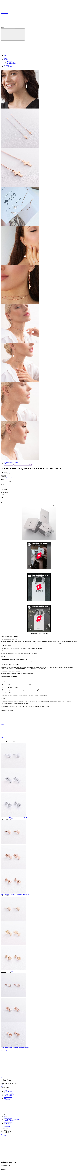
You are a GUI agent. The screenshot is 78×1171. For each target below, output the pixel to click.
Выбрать (3, 1169)
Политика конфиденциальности (12, 1092)
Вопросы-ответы (8, 1097)
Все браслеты (10, 62)
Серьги (5, 55)
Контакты (6, 1098)
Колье (5, 58)
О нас (5, 1090)
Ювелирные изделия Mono (11, 462)
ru (1, 1086)
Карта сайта (7, 1099)
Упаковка (8, 477)
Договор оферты (8, 1091)
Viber (2, 1078)
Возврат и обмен (8, 1095)
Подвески (6, 65)
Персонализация (8, 66)
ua (2, 1086)
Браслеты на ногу (11, 63)
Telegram (3, 1064)
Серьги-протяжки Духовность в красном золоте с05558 (18, 465)
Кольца (5, 56)
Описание (3, 477)
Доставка (13, 477)
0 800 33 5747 (4, 1050)
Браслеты (6, 59)
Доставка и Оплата (9, 1094)
